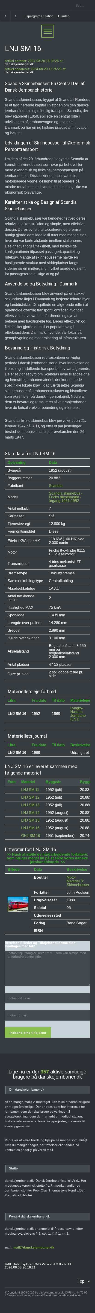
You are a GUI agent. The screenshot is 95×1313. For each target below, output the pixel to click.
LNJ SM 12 (30, 797)
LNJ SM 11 (30, 790)
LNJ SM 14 (30, 813)
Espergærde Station (38, 16)
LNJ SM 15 (30, 820)
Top (80, 1281)
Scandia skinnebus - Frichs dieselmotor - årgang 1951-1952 (65, 497)
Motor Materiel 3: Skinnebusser (78, 881)
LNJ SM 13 (30, 805)
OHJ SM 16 (30, 836)
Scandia (55, 486)
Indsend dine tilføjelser (28, 1032)
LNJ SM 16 (30, 828)
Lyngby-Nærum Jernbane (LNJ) (78, 713)
